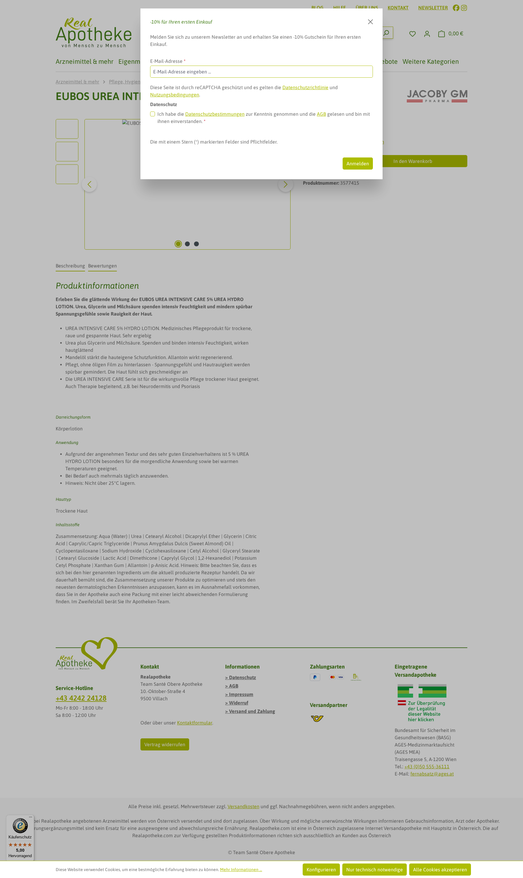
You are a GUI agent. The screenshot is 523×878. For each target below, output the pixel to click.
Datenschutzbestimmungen (215, 114)
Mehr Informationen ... (241, 869)
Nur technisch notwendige (374, 869)
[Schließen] (370, 22)
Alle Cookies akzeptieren (440, 869)
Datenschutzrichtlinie (305, 87)
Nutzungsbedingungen (174, 94)
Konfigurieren (321, 869)
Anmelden (358, 163)
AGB (321, 114)
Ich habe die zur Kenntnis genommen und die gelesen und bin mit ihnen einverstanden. (263, 117)
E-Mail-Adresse (168, 61)
